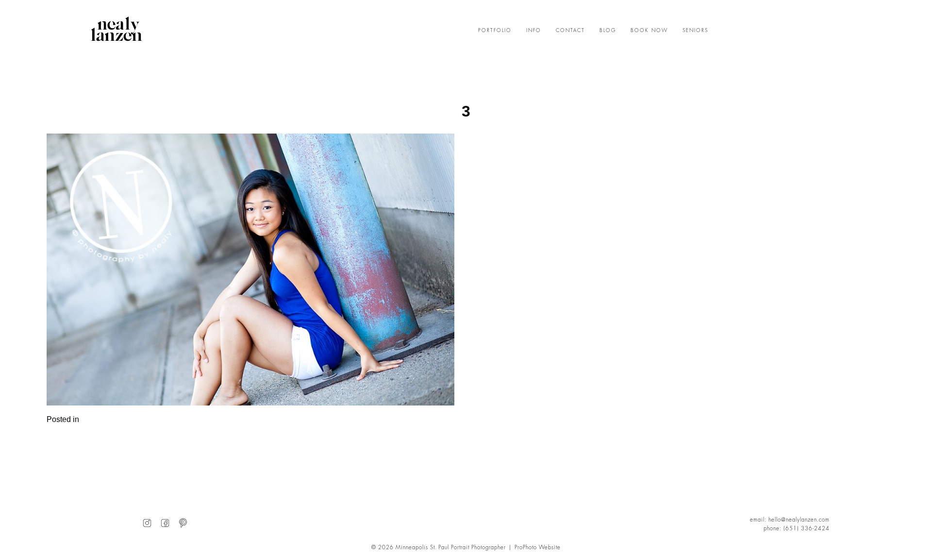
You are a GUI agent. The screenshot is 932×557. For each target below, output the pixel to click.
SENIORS (695, 30)
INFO (533, 30)
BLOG (607, 30)
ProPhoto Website (538, 547)
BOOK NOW (649, 30)
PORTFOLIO (495, 30)
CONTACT (570, 30)
